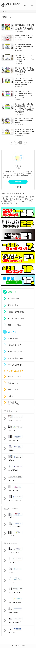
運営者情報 (18, 181)
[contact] (21, 187)
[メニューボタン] (32, 5)
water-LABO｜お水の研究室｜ (10, 5)
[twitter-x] (16, 187)
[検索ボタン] (24, 5)
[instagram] (18, 187)
